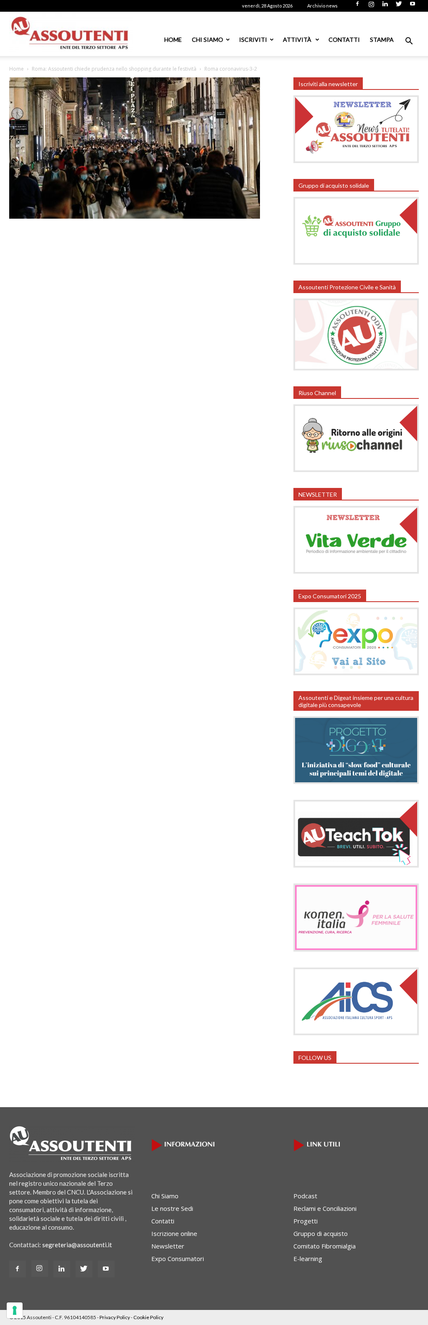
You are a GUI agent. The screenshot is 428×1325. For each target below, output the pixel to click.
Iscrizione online (174, 1233)
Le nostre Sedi (172, 1208)
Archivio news (322, 5)
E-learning (307, 1258)
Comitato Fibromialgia (324, 1246)
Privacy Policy (114, 1317)
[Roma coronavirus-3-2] (134, 216)
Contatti (344, 39)
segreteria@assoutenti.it (77, 1244)
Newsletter (167, 1246)
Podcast (305, 1196)
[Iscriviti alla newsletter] (356, 160)
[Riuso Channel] (356, 469)
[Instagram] (371, 6)
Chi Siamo (207, 39)
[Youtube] (412, 6)
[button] (409, 42)
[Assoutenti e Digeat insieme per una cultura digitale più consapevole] (356, 781)
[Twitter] (398, 6)
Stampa (382, 39)
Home (173, 39)
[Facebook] (357, 6)
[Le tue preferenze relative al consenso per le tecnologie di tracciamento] (15, 1310)
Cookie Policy (148, 1317)
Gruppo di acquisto (320, 1233)
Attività (298, 39)
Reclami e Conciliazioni (325, 1208)
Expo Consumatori (177, 1258)
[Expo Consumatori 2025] (356, 673)
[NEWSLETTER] (356, 571)
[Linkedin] (385, 6)
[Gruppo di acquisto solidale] (356, 262)
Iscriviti (253, 39)
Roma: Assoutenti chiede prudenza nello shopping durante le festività (114, 68)
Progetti (305, 1221)
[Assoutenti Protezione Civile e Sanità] (356, 368)
